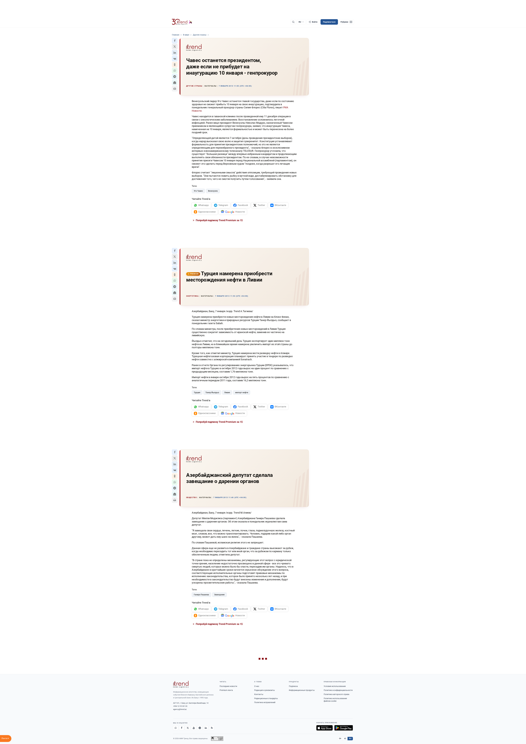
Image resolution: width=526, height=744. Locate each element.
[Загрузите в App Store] (324, 728)
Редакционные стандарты (266, 698)
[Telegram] (199, 727)
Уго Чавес (198, 191)
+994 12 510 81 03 (180, 706)
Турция (197, 392)
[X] (187, 727)
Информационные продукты (302, 690)
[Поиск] (293, 22)
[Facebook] (181, 727)
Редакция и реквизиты (264, 690)
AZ (345, 738)
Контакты (258, 694)
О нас (256, 686)
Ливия (227, 392)
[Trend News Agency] (180, 684)
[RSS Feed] (211, 727)
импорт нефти (241, 392)
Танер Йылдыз (212, 392)
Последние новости (228, 686)
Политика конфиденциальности (338, 690)
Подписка (293, 686)
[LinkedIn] (205, 727)
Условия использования (335, 686)
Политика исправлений (264, 702)
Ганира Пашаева (201, 595)
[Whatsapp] (175, 727)
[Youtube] (193, 727)
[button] (174, 40)
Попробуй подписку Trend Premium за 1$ (219, 220)
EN (340, 738)
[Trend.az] (182, 22)
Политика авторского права (336, 694)
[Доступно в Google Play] (343, 728)
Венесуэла (213, 191)
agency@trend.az (180, 709)
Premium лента (226, 690)
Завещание (219, 595)
